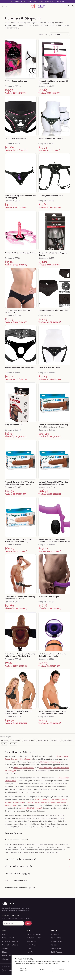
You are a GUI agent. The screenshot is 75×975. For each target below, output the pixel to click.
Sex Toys (4, 744)
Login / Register (32, 945)
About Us (30, 952)
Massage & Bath (56, 941)
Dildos (4, 952)
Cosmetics (4, 740)
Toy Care (54, 945)
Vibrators (5, 948)
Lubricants (54, 934)
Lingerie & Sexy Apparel (10, 945)
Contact (29, 948)
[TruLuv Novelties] (37, 903)
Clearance (5, 959)
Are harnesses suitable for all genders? (20, 887)
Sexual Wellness (56, 938)
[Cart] (73, 6)
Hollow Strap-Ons (42, 740)
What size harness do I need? (16, 840)
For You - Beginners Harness (23, 767)
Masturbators (7, 955)
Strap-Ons (13, 744)
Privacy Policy (31, 941)
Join (28, 923)
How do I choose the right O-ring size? (20, 859)
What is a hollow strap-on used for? (19, 866)
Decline (61, 969)
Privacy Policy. (53, 963)
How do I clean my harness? (16, 880)
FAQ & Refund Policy (34, 938)
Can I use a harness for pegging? (17, 873)
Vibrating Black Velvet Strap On (31, 808)
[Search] (6, 6)
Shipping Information (34, 934)
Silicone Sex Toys (28, 740)
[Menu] (2, 6)
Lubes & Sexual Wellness (10, 941)
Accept (42, 969)
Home (6, 14)
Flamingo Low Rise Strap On (50, 762)
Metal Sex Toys (68, 740)
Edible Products (56, 952)
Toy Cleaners (16, 740)
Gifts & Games (56, 948)
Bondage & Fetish (8, 938)
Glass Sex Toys (55, 740)
